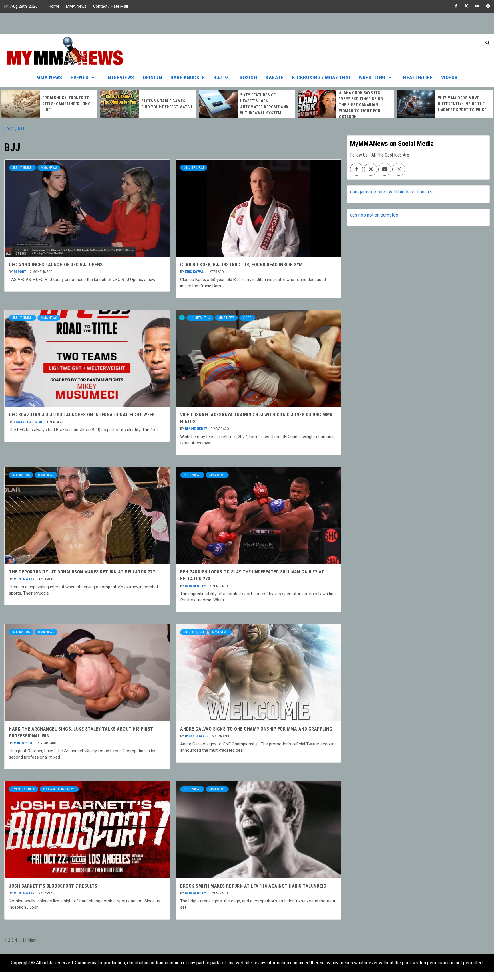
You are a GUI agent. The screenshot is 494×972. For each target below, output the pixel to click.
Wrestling (372, 77)
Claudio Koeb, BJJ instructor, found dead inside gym (241, 264)
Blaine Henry (196, 429)
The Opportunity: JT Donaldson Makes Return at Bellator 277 (82, 572)
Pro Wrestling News (59, 789)
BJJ (217, 77)
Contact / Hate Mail (110, 6)
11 (24, 940)
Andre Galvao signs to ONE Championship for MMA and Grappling (256, 729)
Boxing (248, 77)
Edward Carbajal (29, 422)
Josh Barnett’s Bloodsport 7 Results (53, 886)
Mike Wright (24, 743)
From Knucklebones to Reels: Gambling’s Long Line (66, 104)
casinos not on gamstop (374, 215)
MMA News (76, 6)
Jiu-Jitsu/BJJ (22, 168)
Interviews (120, 77)
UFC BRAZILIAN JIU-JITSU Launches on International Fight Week (82, 414)
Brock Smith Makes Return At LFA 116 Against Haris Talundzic (253, 886)
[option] (49, 104)
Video (247, 318)
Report (20, 272)
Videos (449, 77)
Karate (275, 77)
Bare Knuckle (187, 77)
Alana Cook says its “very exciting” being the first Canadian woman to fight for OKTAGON (361, 104)
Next (32, 940)
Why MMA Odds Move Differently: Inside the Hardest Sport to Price (462, 104)
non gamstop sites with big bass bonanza (392, 192)
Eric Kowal (194, 272)
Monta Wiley (24, 579)
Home (54, 6)
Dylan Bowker (197, 736)
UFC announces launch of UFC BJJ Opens (56, 264)
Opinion (152, 77)
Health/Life (418, 77)
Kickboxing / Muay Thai (321, 77)
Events (79, 77)
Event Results (23, 789)
